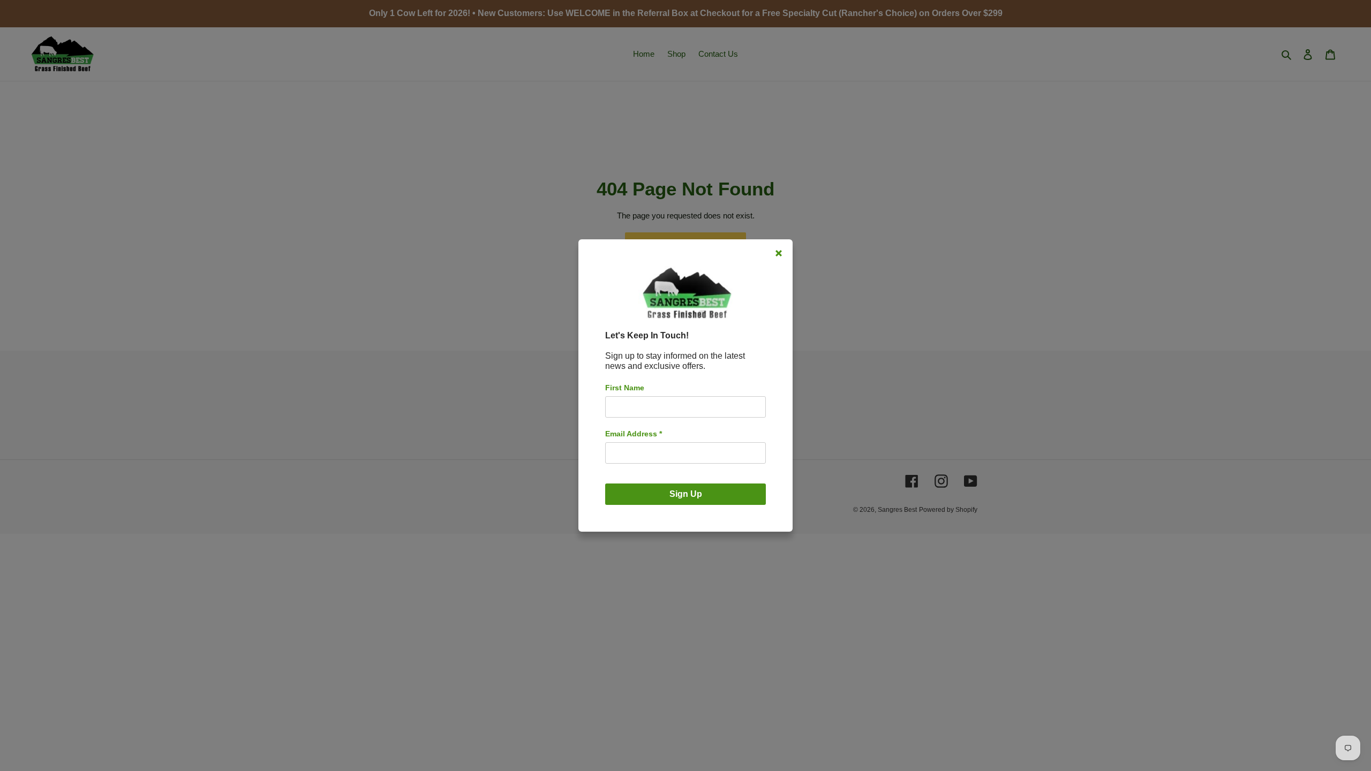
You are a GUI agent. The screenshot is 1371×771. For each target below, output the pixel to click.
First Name (624, 387)
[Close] (779, 253)
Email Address (633, 433)
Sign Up (685, 493)
